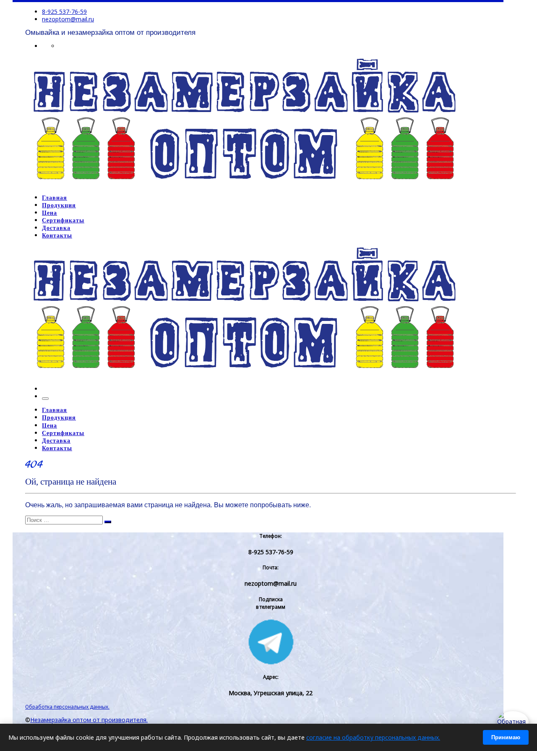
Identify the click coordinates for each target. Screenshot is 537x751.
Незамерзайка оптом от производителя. (89, 720)
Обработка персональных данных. (67, 706)
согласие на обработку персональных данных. (373, 737)
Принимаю (505, 737)
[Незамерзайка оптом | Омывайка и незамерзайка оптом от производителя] (244, 184)
